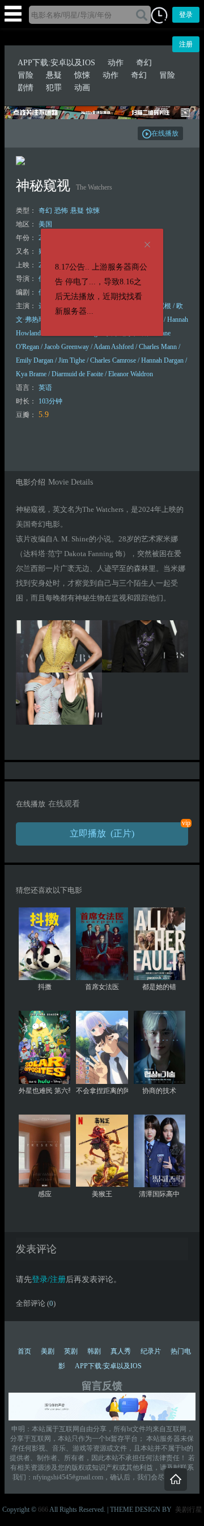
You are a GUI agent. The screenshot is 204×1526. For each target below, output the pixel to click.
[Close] (147, 245)
